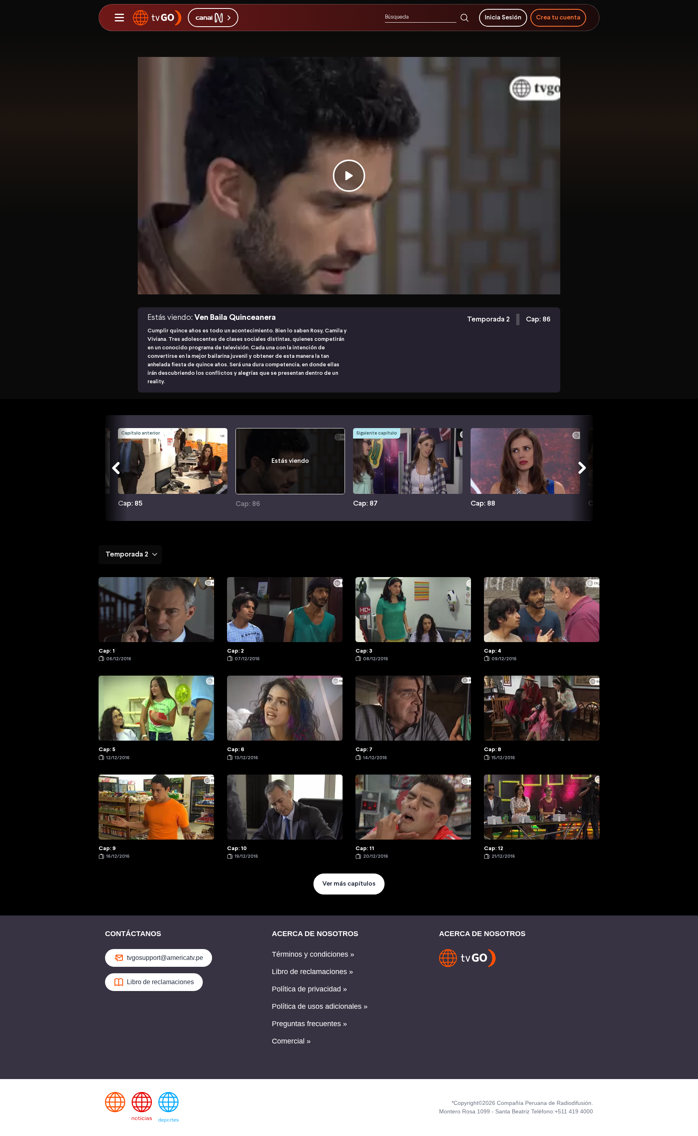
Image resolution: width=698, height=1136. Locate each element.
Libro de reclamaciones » (312, 972)
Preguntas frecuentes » (309, 1024)
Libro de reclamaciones (160, 982)
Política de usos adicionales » (320, 1006)
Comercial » (291, 1041)
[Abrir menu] (119, 17)
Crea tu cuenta (558, 18)
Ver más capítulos (349, 884)
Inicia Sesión (503, 18)
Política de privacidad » (309, 989)
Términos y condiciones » (313, 954)
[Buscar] (464, 18)
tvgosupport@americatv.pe (165, 957)
